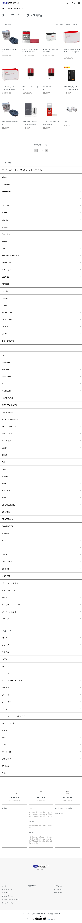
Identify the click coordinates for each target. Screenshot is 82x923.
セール (4, 637)
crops (4, 198)
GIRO (4, 333)
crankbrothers (7, 291)
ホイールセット (8, 723)
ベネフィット (7, 269)
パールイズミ (7, 440)
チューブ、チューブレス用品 (16, 8)
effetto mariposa (8, 547)
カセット (5, 687)
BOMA (4, 554)
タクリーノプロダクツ (11, 604)
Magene (5, 383)
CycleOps (6, 234)
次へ (46, 150)
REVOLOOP (7, 319)
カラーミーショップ (22, 914)
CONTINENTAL (8, 526)
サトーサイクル (8, 590)
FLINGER (6, 490)
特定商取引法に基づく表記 (10, 899)
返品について (6, 893)
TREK (4, 454)
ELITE (4, 248)
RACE (65, 122)
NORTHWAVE (8, 398)
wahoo (4, 241)
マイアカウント (59, 886)
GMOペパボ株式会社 (47, 914)
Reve (4, 469)
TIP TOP (5, 369)
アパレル (5, 766)
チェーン (5, 673)
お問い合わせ (58, 893)
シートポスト (7, 737)
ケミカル (5, 651)
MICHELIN (6, 390)
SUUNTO (6, 569)
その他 (4, 773)
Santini (5, 447)
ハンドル (5, 666)
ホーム (4, 8)
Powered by (30, 919)
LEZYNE (5, 276)
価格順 (68, 24)
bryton (4, 348)
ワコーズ (5, 618)
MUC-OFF (6, 576)
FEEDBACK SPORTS (11, 255)
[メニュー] (79, 3)
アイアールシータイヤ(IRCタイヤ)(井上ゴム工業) (22, 170)
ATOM (34, 886)
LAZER (5, 326)
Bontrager (6, 362)
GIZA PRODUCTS (9, 405)
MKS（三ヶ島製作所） (11, 419)
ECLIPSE (6, 512)
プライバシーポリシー (9, 903)
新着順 (75, 24)
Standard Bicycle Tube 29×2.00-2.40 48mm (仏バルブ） (72, 51)
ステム (4, 744)
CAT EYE (5, 205)
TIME (4, 483)
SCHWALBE (7, 312)
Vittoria (5, 219)
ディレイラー (7, 701)
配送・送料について (8, 889)
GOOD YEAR (7, 412)
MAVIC (5, 476)
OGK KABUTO (8, 341)
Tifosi (4, 497)
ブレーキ (5, 694)
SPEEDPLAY (7, 561)
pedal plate (6, 376)
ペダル (4, 659)
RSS (29, 886)
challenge (6, 184)
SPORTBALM (7, 519)
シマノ (4, 597)
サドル (4, 730)
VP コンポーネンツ (10, 426)
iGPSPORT (6, 191)
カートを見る (58, 889)
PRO (4, 355)
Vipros (4, 177)
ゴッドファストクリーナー (13, 583)
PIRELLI (5, 284)
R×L (3, 462)
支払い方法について (8, 896)
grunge (5, 227)
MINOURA (6, 212)
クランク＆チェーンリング (13, 680)
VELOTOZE (6, 262)
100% (4, 540)
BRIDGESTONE (8, 504)
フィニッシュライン (10, 611)
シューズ (5, 644)
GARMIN (5, 298)
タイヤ (4, 708)
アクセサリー (7, 758)
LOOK (4, 305)
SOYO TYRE (7, 433)
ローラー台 (6, 751)
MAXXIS (5, 533)
